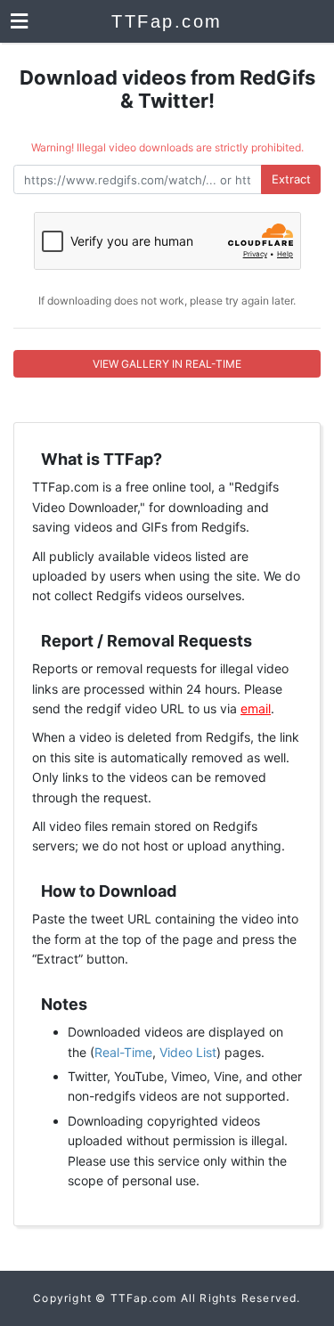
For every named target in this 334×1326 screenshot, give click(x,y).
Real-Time (123, 1052)
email (255, 708)
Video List (187, 1052)
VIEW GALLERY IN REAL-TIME (167, 363)
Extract (291, 179)
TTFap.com (167, 21)
